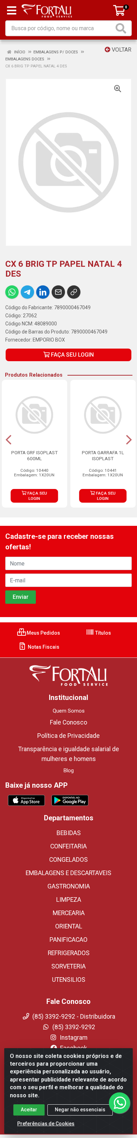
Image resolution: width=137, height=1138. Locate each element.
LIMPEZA (68, 899)
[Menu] (11, 10)
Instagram (72, 1037)
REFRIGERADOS (69, 953)
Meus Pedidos (43, 633)
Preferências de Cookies (45, 1123)
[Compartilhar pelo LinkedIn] (43, 292)
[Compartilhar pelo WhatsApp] (12, 292)
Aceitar (29, 1109)
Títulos (102, 633)
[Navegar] (8, 439)
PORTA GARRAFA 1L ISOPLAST (103, 455)
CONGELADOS (68, 859)
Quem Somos (69, 711)
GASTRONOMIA (68, 886)
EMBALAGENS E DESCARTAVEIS (68, 872)
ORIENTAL (68, 926)
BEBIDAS (69, 832)
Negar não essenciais (80, 1109)
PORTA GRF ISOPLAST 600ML (34, 455)
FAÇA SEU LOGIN (72, 354)
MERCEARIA (69, 913)
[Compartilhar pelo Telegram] (27, 292)
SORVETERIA (68, 966)
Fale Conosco (68, 722)
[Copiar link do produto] (73, 292)
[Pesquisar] (122, 28)
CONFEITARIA (68, 846)
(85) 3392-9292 (73, 1027)
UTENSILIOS (68, 979)
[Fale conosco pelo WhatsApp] (119, 1102)
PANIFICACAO (68, 939)
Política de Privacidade (68, 735)
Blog (69, 770)
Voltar (120, 49)
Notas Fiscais (43, 647)
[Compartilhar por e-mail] (58, 292)
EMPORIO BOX (49, 340)
